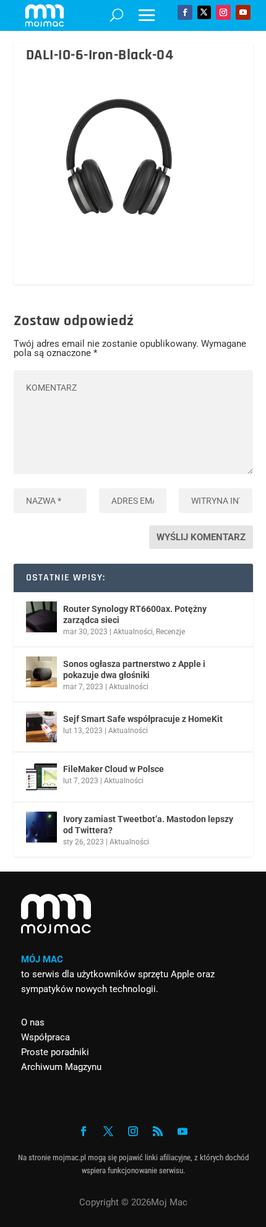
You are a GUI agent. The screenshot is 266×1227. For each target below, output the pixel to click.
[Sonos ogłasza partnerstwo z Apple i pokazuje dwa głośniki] (41, 671)
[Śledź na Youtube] (243, 12)
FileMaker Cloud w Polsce (113, 769)
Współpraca (45, 1037)
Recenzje (170, 631)
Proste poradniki (55, 1052)
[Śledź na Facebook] (185, 12)
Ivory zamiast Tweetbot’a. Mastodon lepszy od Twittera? (148, 824)
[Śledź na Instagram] (223, 12)
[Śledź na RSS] (158, 1131)
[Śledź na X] (204, 12)
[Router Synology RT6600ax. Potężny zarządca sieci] (41, 616)
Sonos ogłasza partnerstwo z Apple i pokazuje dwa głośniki (134, 669)
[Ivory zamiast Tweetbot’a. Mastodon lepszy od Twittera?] (41, 827)
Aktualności (133, 631)
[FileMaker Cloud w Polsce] (41, 777)
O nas (33, 1022)
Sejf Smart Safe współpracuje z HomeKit (143, 719)
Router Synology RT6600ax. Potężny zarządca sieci (135, 614)
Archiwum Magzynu (61, 1066)
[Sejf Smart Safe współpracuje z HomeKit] (41, 726)
